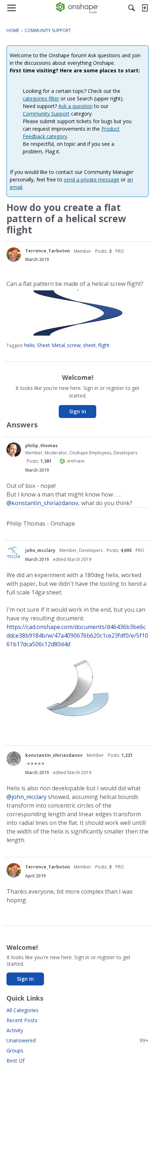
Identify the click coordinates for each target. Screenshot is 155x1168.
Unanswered (77, 1040)
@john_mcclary (26, 797)
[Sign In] (144, 8)
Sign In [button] (77, 411)
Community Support (46, 113)
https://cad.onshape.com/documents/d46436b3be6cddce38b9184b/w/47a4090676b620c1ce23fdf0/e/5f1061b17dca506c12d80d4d (77, 635)
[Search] (131, 8)
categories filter (41, 98)
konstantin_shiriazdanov (54, 755)
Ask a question (75, 106)
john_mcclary (40, 550)
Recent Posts (21, 1020)
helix (29, 345)
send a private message (91, 179)
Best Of (15, 1060)
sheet (89, 345)
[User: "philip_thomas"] (13, 450)
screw (74, 345)
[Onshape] (77, 8)
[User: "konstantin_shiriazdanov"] (13, 758)
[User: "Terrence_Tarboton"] (13, 254)
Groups (14, 1050)
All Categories (22, 1010)
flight (104, 345)
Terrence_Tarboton (47, 251)
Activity (14, 1030)
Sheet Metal (51, 345)
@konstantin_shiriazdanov (42, 503)
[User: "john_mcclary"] (13, 554)
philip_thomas (41, 446)
